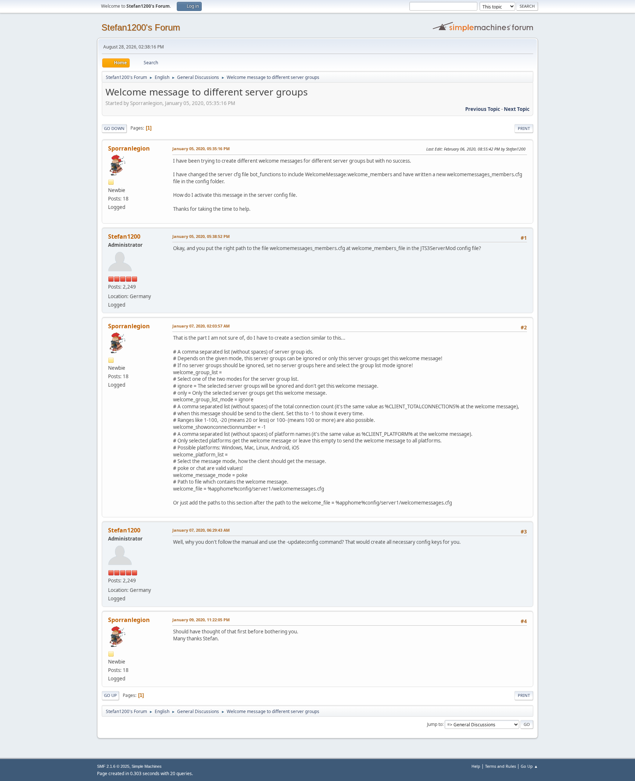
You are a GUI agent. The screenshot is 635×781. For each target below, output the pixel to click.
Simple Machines (147, 766)
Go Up (110, 695)
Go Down (114, 128)
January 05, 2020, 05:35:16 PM (201, 148)
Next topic (517, 109)
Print (524, 128)
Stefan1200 (124, 236)
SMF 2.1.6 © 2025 (113, 766)
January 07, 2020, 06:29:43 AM (201, 530)
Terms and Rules (500, 766)
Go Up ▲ (529, 766)
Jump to (434, 724)
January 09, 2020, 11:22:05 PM (201, 619)
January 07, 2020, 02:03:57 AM (201, 326)
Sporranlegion (129, 148)
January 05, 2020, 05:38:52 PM (201, 236)
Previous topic (482, 109)
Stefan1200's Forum (140, 27)
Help (475, 766)
